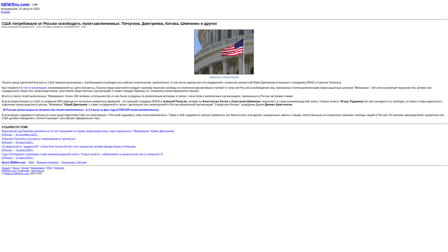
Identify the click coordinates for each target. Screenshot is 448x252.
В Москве (24, 170)
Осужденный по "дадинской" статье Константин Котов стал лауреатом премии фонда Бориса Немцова (69, 146)
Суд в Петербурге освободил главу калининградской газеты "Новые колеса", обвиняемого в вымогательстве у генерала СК (82, 154)
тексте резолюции (34, 87)
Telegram (59, 167)
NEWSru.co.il (9, 170)
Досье (16, 167)
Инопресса (37, 170)
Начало (6, 167)
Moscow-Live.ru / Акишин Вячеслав (224, 77)
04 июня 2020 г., (25, 142)
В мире (5, 11)
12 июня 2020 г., (25, 150)
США (31, 162)
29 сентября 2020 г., (27, 134)
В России (7, 134)
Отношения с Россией (74, 162)
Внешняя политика (47, 162)
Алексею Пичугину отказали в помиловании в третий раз (38, 138)
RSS (49, 167)
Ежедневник (38, 167)
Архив (25, 167)
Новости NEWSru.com (16, 173)
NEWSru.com (15, 4)
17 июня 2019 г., (25, 157)
